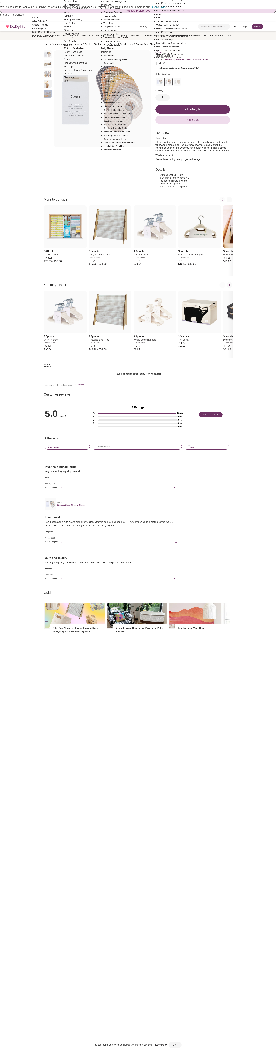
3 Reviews (167, 59)
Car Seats (147, 35)
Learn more (80, 385)
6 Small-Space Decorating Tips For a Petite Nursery (140, 630)
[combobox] (214, 26)
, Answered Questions (184, 59)
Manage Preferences (138, 10)
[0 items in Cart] (268, 26)
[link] (159, 82)
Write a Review (201, 59)
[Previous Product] (222, 199)
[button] (138, 413)
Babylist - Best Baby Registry (15, 26)
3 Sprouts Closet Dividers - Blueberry (72, 505)
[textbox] (138, 379)
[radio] (48, 54)
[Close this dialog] (0, 2)
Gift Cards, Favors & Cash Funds (220, 35)
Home (46, 44)
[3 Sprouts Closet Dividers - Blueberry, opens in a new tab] (50, 504)
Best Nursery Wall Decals (192, 628)
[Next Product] (229, 199)
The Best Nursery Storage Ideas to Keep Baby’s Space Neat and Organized (75, 630)
